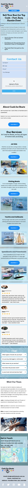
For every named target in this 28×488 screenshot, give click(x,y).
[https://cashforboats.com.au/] (7, 6)
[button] (26, 6)
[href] (14, 455)
